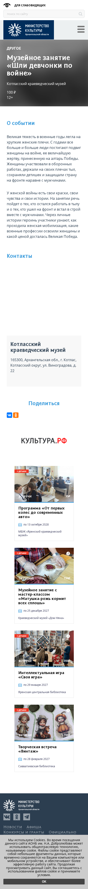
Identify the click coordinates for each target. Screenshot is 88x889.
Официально (62, 832)
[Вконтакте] (6, 816)
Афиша (34, 827)
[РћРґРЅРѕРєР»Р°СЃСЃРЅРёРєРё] (16, 415)
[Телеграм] (26, 816)
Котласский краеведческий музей (36, 83)
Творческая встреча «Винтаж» (37, 749)
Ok (44, 881)
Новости (12, 827)
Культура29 (28, 29)
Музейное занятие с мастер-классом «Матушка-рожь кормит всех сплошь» (42, 596)
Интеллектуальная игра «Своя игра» (41, 675)
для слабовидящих (30, 5)
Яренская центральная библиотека (42, 692)
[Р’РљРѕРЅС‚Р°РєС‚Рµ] (9, 415)
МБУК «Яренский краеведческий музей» (40, 533)
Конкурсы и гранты (23, 832)
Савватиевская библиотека (36, 766)
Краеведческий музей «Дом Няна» (41, 618)
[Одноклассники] (16, 816)
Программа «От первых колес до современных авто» (41, 512)
